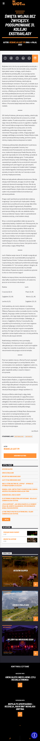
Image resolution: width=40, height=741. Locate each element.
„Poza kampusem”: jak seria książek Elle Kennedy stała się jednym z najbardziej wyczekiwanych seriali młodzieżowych (19, 506)
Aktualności (20, 13)
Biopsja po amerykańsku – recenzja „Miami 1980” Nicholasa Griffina (20, 706)
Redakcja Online (8, 583)
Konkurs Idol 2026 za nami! (11, 495)
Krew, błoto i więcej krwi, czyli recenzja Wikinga (20, 678)
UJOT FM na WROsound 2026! (11, 480)
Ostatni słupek (7, 469)
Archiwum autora (20, 456)
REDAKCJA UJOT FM (17, 42)
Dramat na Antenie (9, 539)
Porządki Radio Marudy (11, 532)
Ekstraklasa (19, 436)
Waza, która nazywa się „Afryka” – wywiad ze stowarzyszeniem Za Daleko (17, 484)
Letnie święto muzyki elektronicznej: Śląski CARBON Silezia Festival (17, 512)
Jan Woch (28, 436)
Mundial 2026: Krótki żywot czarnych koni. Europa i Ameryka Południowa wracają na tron (20, 490)
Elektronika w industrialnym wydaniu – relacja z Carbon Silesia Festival (19, 499)
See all (7, 519)
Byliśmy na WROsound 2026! (11, 476)
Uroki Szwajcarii (8, 473)
